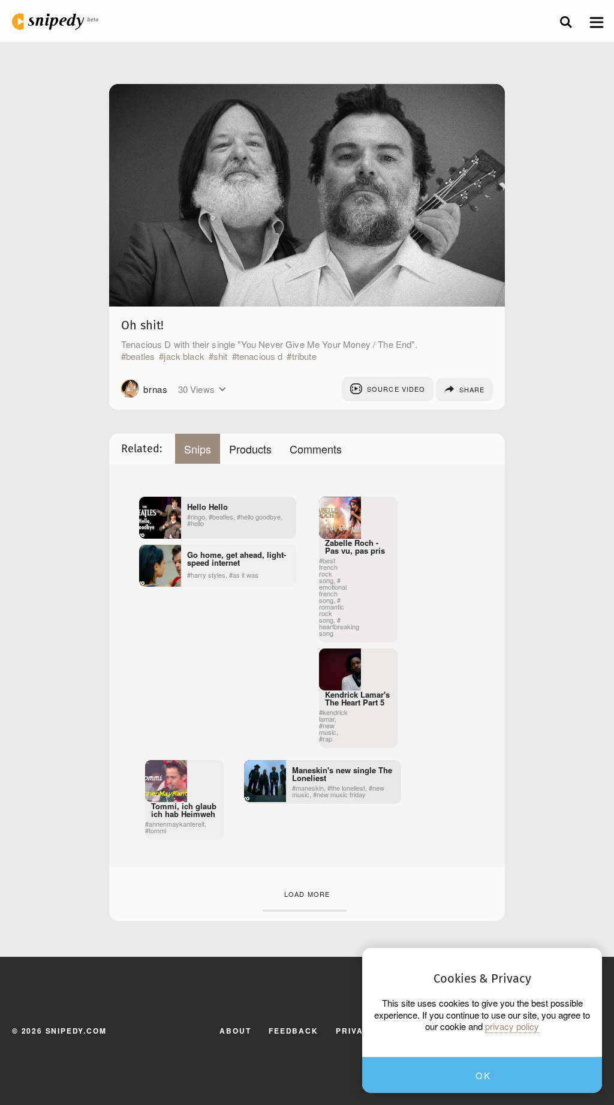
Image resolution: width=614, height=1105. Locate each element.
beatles (140, 356)
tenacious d (260, 356)
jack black (184, 356)
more (222, 389)
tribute (304, 356)
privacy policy (512, 1026)
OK (482, 1075)
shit (220, 356)
